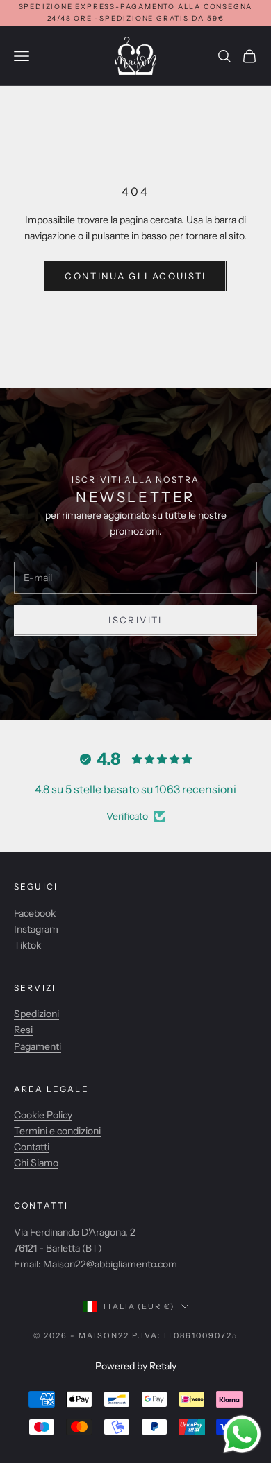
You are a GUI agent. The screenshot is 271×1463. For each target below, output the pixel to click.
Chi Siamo (36, 1163)
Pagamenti (37, 1046)
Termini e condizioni (57, 1131)
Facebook (35, 913)
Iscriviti (135, 619)
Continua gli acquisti (135, 276)
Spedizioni (36, 1013)
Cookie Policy (43, 1115)
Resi (23, 1029)
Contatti (31, 1147)
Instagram (36, 929)
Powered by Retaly (135, 1366)
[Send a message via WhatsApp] (242, 1434)
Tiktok (27, 945)
